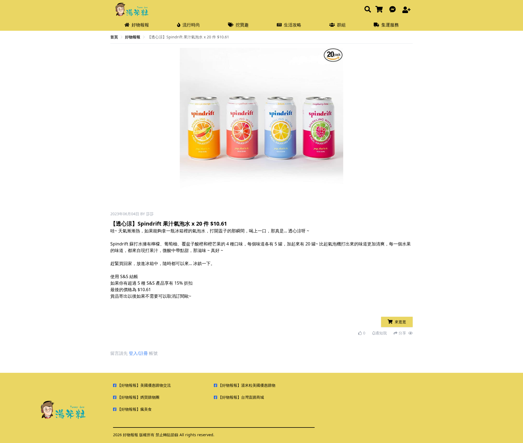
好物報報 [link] (132, 36)
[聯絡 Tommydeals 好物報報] (393, 9)
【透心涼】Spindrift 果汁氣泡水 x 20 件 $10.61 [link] (188, 36)
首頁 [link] (114, 36)
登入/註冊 (138, 353)
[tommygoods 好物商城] (380, 9)
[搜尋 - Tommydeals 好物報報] (367, 9)
